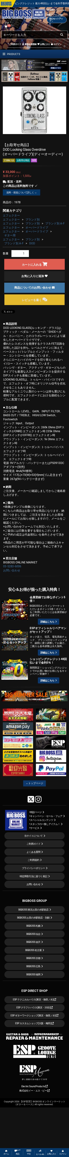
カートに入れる (32, 264)
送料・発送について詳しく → (21, 192)
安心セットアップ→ (56, 19)
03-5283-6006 (12, 566)
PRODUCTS (13, 54)
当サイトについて (33, 835)
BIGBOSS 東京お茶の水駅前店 (33, 909)
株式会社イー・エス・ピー (33, 1090)
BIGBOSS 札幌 (33, 925)
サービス (34, 828)
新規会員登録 (30, 44)
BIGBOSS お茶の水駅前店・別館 (33, 917)
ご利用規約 (33, 860)
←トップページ (34, 783)
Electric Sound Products (33, 1086)
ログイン (57, 44)
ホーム (6, 1154)
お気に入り (45, 44)
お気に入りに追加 (33, 276)
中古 (29, 1154)
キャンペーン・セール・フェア (46, 816)
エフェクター (11, 215)
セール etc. (40, 1154)
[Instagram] (38, 799)
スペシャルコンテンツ (41, 820)
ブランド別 (32, 219)
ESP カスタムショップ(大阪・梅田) (33, 1023)
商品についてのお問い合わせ (33, 287)
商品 (17, 1154)
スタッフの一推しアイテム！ (45, 824)
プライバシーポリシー (33, 868)
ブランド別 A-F (55, 223)
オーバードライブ (36, 227)
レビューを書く (32, 300)
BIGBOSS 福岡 (33, 974)
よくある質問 (33, 852)
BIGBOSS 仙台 (33, 934)
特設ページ (36, 812)
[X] (31, 799)
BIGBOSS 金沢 (33, 942)
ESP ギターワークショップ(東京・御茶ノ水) (33, 1015)
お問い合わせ (11, 570)
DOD (32, 243)
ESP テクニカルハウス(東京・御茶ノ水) (33, 999)
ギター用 (10, 235)
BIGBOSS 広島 (33, 966)
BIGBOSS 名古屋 (33, 950)
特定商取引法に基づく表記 (33, 876)
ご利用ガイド (15, 44)
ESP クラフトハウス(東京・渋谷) (33, 1007)
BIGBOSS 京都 (33, 958)
